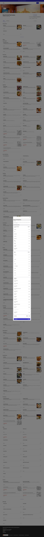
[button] (22, 319)
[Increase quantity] (29, 316)
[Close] (29, 217)
